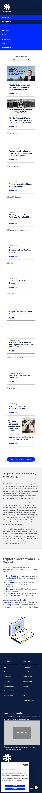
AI (16, 83)
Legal (24, 695)
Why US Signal (27, 667)
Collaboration (7, 676)
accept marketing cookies (18, 747)
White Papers (6, 48)
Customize (14, 785)
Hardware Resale (8, 695)
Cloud (17, 148)
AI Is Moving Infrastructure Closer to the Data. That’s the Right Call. (20, 250)
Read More (13, 93)
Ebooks (4, 34)
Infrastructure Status (28, 700)
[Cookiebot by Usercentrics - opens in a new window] (25, 765)
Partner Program (27, 676)
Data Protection (20, 373)
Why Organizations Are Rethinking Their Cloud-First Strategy (20, 217)
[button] (36, 788)
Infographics (6, 39)
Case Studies (6, 26)
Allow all (14, 788)
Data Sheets (6, 30)
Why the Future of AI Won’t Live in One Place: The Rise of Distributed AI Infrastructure (20, 120)
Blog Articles (7, 21)
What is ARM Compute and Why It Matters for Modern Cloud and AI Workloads (19, 87)
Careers (25, 691)
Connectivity (7, 681)
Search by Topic (21, 56)
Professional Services (9, 691)
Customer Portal (27, 681)
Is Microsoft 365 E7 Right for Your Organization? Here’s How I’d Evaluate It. (21, 345)
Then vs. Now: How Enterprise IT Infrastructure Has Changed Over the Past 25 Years (20, 153)
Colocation (7, 672)
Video (4, 43)
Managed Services (9, 686)
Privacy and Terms (32, 788)
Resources (6, 17)
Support (25, 686)
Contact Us (26, 672)
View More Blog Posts (21, 459)
